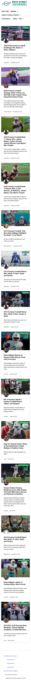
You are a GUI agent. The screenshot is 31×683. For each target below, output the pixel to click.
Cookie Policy (10, 667)
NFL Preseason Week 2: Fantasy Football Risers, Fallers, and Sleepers (13, 402)
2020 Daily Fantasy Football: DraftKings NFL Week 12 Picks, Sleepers (15, 48)
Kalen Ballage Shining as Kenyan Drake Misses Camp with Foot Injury (14, 357)
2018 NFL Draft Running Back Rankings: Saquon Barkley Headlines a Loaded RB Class (15, 628)
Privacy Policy (10, 663)
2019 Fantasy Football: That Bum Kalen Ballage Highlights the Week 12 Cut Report (15, 233)
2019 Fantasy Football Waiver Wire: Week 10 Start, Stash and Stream (15, 274)
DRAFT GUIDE (5, 11)
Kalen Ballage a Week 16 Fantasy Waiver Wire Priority (14, 583)
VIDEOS (15, 19)
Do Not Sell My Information (11, 674)
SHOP (20, 19)
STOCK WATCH (6, 19)
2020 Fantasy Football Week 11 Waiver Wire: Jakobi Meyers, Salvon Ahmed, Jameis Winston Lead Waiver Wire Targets (15, 141)
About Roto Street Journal (10, 656)
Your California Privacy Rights (10, 671)
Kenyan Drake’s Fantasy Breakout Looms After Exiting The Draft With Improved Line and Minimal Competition (15, 491)
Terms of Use (10, 659)
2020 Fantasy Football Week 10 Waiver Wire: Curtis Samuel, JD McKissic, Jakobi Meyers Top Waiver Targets (15, 190)
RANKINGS (13, 11)
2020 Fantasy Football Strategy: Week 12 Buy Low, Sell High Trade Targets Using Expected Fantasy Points (15, 94)
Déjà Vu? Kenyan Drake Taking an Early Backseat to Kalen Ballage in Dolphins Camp (15, 446)
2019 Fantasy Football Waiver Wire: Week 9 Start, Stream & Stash (15, 314)
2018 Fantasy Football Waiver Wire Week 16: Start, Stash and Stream (15, 539)
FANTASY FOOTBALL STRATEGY (10, 15)
